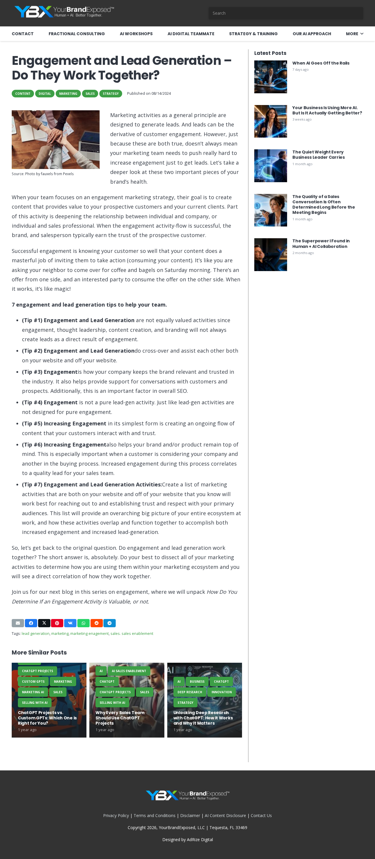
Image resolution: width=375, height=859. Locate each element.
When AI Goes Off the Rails (321, 63)
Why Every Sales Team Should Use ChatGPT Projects (120, 718)
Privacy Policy (116, 815)
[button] (361, 33)
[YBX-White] (64, 13)
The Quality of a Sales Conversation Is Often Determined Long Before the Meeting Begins (323, 205)
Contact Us (261, 815)
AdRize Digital (200, 839)
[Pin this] (57, 623)
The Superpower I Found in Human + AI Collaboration (321, 243)
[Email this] (18, 623)
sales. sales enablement (131, 633)
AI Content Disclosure (225, 815)
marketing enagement (89, 633)
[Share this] (31, 623)
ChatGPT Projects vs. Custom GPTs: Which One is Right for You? (47, 718)
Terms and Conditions (154, 815)
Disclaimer (190, 815)
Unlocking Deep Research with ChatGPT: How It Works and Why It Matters (203, 718)
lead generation (36, 633)
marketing (60, 633)
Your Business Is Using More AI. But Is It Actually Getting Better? (327, 110)
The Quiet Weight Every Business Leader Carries (318, 154)
